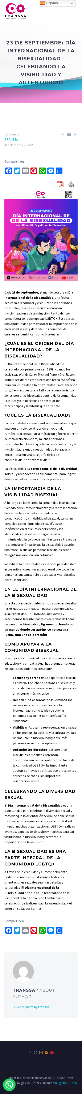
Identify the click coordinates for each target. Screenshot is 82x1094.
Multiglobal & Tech (65, 1083)
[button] (9, 1084)
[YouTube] (52, 1052)
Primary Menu (74, 11)
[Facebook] (30, 1052)
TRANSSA (11, 139)
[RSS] (46, 1052)
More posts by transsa (33, 1007)
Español (52, 3)
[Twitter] (35, 1052)
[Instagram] (41, 1052)
